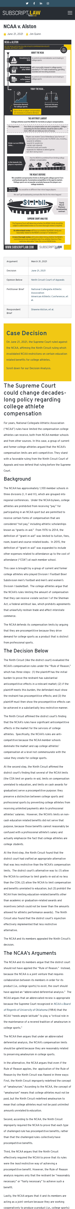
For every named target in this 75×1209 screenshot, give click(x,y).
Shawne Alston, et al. (42, 309)
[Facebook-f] (34, 3)
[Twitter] (27, 3)
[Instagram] (48, 3)
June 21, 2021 (38, 270)
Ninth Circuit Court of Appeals (47, 280)
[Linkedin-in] (41, 3)
